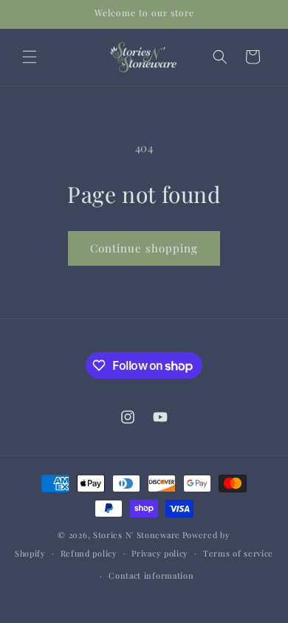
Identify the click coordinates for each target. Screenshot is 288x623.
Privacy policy (159, 553)
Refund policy (89, 553)
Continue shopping (144, 248)
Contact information (151, 575)
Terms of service (238, 553)
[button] (29, 57)
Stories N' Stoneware (136, 534)
